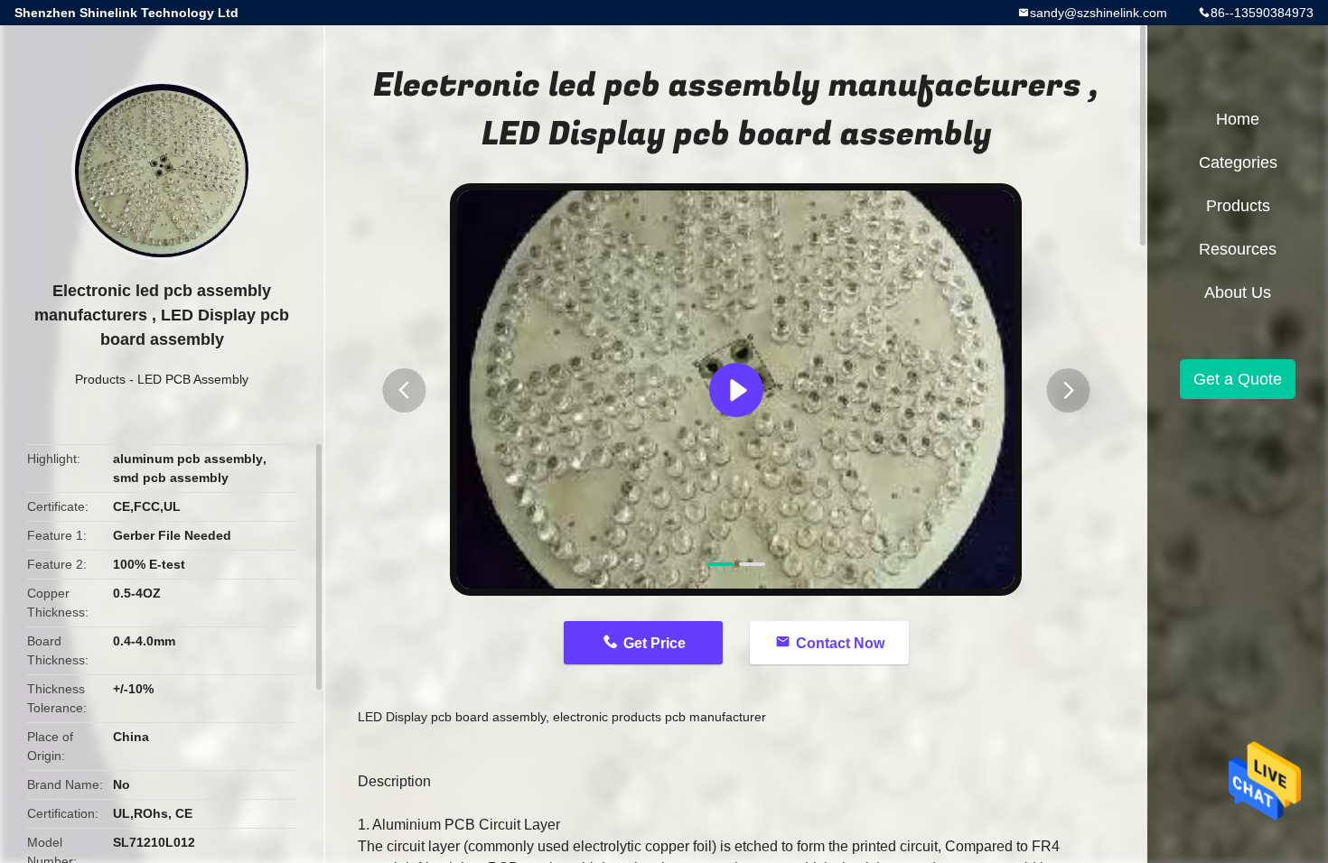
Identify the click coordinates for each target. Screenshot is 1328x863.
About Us (1237, 292)
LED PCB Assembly (192, 379)
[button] (404, 390)
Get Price (654, 643)
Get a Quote (1237, 379)
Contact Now (840, 643)
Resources (1238, 249)
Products (100, 379)
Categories (1238, 162)
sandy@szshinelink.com (1098, 12)
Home (1237, 119)
